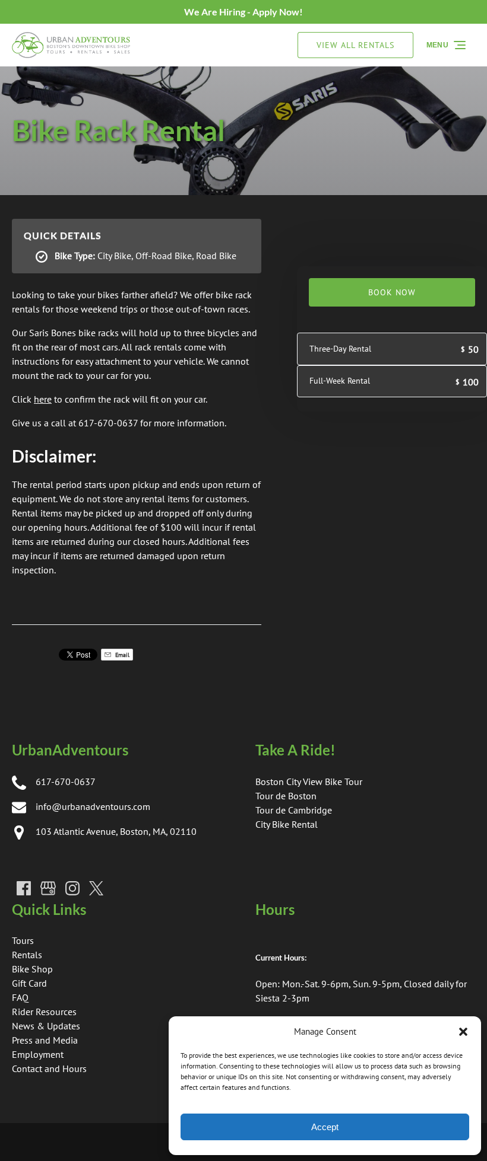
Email (121, 654)
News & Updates (46, 1026)
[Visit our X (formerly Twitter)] (96, 888)
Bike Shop (32, 969)
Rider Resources (44, 1012)
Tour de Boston (286, 796)
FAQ (20, 997)
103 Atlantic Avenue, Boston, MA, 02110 (116, 831)
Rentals (27, 955)
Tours (23, 940)
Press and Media (45, 1040)
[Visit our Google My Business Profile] (48, 888)
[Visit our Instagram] (72, 888)
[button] (463, 1032)
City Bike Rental (286, 824)
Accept (325, 1127)
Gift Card (29, 983)
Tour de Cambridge (293, 810)
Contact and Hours (49, 1068)
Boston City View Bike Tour (308, 781)
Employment (38, 1054)
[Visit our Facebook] (24, 888)
